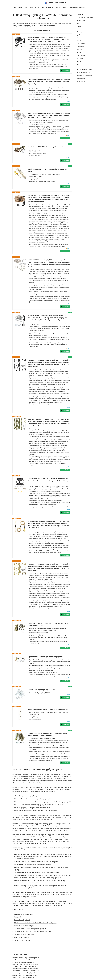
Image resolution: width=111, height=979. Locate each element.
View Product (66, 70)
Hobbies (79, 49)
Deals (31, 7)
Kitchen (79, 52)
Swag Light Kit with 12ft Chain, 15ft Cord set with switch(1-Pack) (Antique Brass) (48, 624)
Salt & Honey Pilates (83, 72)
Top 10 (42, 7)
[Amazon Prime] (68, 102)
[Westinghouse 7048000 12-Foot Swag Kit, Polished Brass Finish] (20, 173)
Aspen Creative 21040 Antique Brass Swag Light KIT (45, 657)
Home (14, 7)
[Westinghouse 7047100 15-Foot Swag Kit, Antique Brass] (20, 149)
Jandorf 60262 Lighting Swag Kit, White (41, 690)
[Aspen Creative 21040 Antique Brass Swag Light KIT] (20, 659)
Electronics (80, 47)
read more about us (44, 905)
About (78, 23)
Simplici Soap (81, 81)
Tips (78, 64)
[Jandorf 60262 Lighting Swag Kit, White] (20, 695)
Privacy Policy (81, 21)
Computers (80, 38)
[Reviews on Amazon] (20, 492)
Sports (79, 61)
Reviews (20, 7)
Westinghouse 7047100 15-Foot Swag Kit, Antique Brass (47, 147)
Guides (37, 7)
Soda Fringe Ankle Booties (85, 75)
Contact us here (24, 905)
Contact (79, 26)
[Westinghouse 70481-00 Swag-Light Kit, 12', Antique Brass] (20, 714)
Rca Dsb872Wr (81, 78)
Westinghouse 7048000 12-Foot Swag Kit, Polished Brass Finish (47, 170)
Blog (26, 7)
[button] (53, 7)
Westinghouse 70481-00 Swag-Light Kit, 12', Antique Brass (48, 709)
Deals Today (81, 44)
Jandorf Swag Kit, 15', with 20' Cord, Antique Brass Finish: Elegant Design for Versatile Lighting (47, 734)
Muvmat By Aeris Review (84, 69)
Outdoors (80, 58)
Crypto (79, 41)
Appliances (80, 35)
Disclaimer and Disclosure (77, 7)
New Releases (81, 55)
